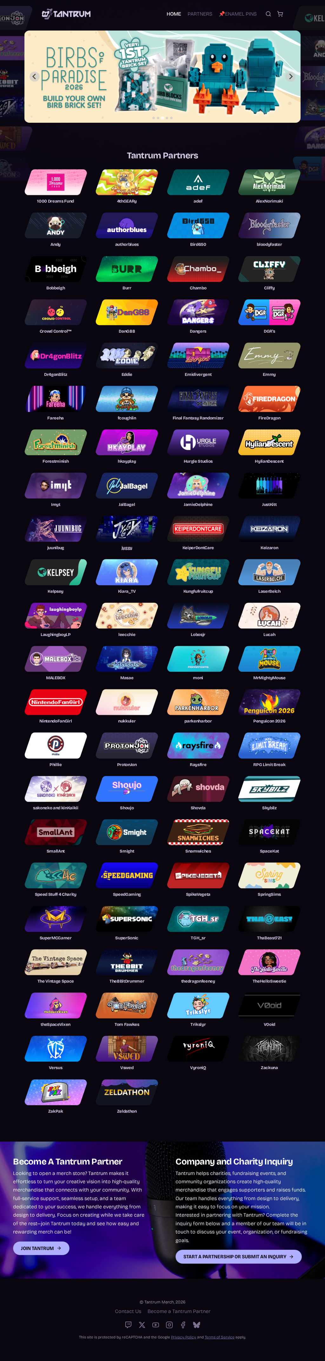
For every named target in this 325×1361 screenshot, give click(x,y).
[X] (142, 1325)
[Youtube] (155, 1325)
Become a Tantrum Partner (179, 1311)
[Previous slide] (35, 77)
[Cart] (280, 14)
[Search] (268, 14)
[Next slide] (290, 77)
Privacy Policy (183, 1337)
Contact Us (128, 1311)
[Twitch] (128, 1325)
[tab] (153, 118)
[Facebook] (183, 1325)
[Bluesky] (196, 1325)
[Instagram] (169, 1325)
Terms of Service (220, 1337)
